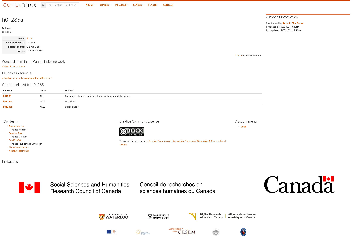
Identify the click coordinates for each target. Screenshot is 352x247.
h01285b (8, 107)
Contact (168, 5)
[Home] (20, 4)
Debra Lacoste (16, 126)
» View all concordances (14, 66)
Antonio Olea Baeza (293, 23)
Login (243, 126)
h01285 (7, 96)
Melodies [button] (121, 5)
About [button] (90, 5)
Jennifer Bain (16, 133)
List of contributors (19, 147)
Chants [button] (104, 5)
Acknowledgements (19, 151)
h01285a (7, 101)
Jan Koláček (15, 140)
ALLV (29, 38)
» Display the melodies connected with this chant (26, 78)
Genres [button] (137, 5)
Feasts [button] (152, 5)
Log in (239, 55)
